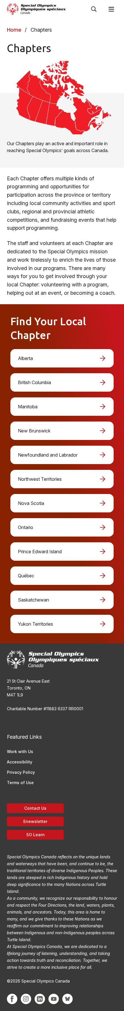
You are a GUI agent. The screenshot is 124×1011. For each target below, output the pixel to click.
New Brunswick (34, 431)
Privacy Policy (21, 772)
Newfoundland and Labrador (48, 455)
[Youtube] (53, 999)
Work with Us (20, 751)
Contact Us (35, 808)
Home (14, 30)
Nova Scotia (31, 503)
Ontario (25, 527)
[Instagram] (26, 999)
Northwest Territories (40, 479)
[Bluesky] (67, 999)
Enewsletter (35, 821)
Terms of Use (20, 782)
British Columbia (34, 382)
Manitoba (27, 406)
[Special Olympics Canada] (36, 9)
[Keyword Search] (94, 9)
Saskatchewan (33, 600)
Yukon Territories (35, 624)
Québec (26, 576)
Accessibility (19, 761)
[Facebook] (12, 999)
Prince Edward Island (40, 551)
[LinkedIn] (40, 999)
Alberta (25, 358)
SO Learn (35, 834)
